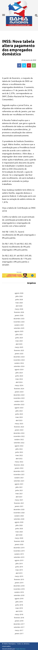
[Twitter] (24, 65)
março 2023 (19, 424)
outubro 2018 (19, 592)
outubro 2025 (19, 325)
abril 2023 (19, 420)
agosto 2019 (19, 560)
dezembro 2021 (19, 471)
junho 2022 (19, 452)
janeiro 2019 (19, 583)
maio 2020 (19, 532)
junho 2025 (19, 338)
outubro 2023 (19, 401)
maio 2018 (19, 608)
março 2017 (19, 630)
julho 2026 (19, 296)
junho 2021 (19, 490)
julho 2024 (19, 373)
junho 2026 (19, 299)
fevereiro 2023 (19, 427)
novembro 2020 (19, 513)
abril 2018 (19, 611)
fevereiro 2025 (19, 350)
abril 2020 (19, 535)
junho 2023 (19, 414)
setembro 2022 (19, 443)
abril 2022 (19, 459)
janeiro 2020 (19, 544)
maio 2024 (19, 379)
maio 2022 (19, 455)
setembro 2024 (19, 366)
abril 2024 (19, 382)
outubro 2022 (19, 439)
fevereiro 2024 (19, 389)
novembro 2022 (19, 436)
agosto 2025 (19, 331)
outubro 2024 (19, 363)
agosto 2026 (19, 293)
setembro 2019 (19, 557)
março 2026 (19, 309)
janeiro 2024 (19, 392)
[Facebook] (19, 65)
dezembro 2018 (19, 586)
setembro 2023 (19, 404)
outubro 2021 (19, 478)
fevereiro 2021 (19, 503)
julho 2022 (19, 449)
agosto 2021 (19, 484)
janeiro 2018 (19, 621)
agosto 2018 (19, 599)
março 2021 (19, 500)
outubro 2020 (19, 516)
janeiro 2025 (19, 354)
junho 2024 (19, 376)
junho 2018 (19, 605)
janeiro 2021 (19, 506)
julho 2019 (19, 564)
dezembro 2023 (19, 395)
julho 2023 (19, 411)
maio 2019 (19, 570)
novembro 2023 (19, 398)
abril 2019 (19, 573)
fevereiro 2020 (19, 541)
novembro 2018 (19, 589)
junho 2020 (19, 529)
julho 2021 (19, 487)
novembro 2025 (19, 322)
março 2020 (19, 538)
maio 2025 (19, 341)
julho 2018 (19, 602)
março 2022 (19, 462)
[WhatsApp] (34, 65)
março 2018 (19, 614)
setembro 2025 (19, 328)
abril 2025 (19, 344)
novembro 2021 (19, 474)
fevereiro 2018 (19, 618)
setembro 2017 (19, 627)
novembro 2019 (19, 551)
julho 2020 (19, 525)
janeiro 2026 (19, 315)
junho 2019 (19, 567)
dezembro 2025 (19, 319)
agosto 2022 (19, 446)
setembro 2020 (19, 519)
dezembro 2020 (19, 509)
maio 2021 (19, 494)
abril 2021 (19, 497)
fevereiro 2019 (19, 579)
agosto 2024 (19, 369)
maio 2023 (19, 417)
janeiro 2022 (19, 468)
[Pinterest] (29, 65)
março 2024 (19, 385)
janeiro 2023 (19, 430)
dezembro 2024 (19, 357)
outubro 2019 (19, 554)
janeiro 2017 (19, 634)
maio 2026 (19, 303)
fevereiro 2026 (19, 312)
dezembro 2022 (19, 433)
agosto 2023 (19, 408)
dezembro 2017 (19, 624)
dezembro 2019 (19, 548)
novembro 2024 (19, 360)
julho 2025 (19, 334)
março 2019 (19, 576)
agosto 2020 (19, 522)
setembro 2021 (19, 481)
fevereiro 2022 (19, 465)
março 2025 (19, 347)
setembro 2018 (19, 595)
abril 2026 (19, 306)
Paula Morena (20, 649)
